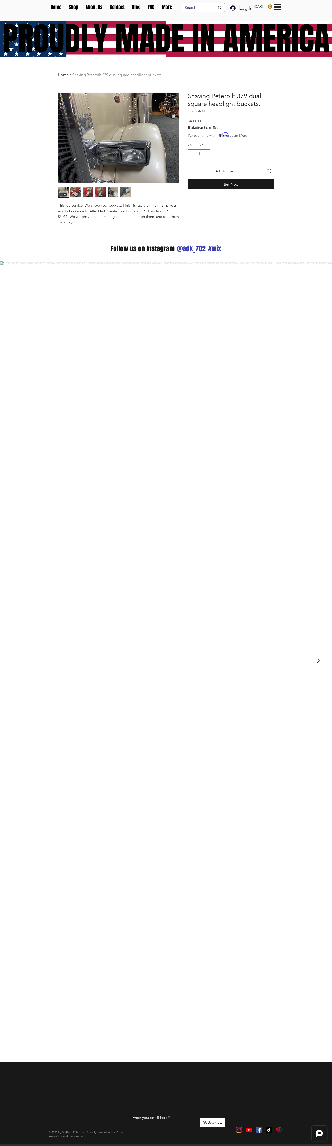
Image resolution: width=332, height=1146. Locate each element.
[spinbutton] (199, 154)
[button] (263, 6)
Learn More (238, 135)
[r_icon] (279, 1130)
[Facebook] (259, 1130)
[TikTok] (269, 1130)
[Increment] (206, 154)
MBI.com (119, 1132)
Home (63, 74)
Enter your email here (150, 1117)
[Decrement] (192, 154)
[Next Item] (318, 661)
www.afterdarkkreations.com (67, 1136)
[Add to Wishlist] (269, 171)
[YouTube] (249, 1130)
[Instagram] (239, 1130)
